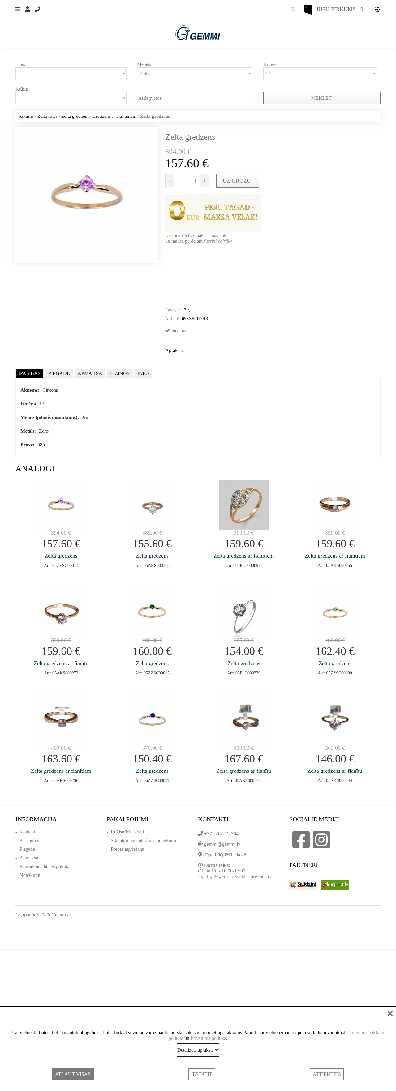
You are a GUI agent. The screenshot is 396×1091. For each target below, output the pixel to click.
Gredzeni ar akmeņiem (114, 116)
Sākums (26, 116)
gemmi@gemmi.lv (222, 844)
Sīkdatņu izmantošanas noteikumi (143, 840)
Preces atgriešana (127, 849)
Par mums (29, 840)
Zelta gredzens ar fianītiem (243, 556)
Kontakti (28, 831)
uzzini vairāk (217, 241)
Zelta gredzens (61, 556)
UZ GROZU (237, 181)
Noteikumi (29, 875)
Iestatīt (201, 1074)
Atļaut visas (73, 1074)
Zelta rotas (47, 116)
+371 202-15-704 (221, 833)
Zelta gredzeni (75, 116)
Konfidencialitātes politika (45, 866)
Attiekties (327, 1074)
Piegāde (27, 849)
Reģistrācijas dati (127, 831)
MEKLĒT (322, 98)
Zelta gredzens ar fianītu (61, 663)
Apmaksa (28, 857)
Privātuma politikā (208, 1038)
